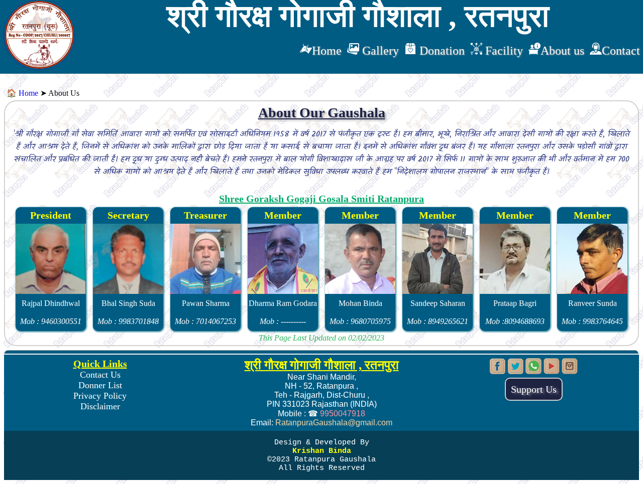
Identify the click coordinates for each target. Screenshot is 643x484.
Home (327, 50)
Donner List (100, 385)
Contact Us (100, 375)
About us (562, 50)
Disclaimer (100, 406)
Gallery (379, 50)
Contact (621, 50)
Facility (502, 50)
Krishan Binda (321, 451)
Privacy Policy (100, 396)
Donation (440, 50)
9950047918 (342, 413)
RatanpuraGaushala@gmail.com (333, 422)
